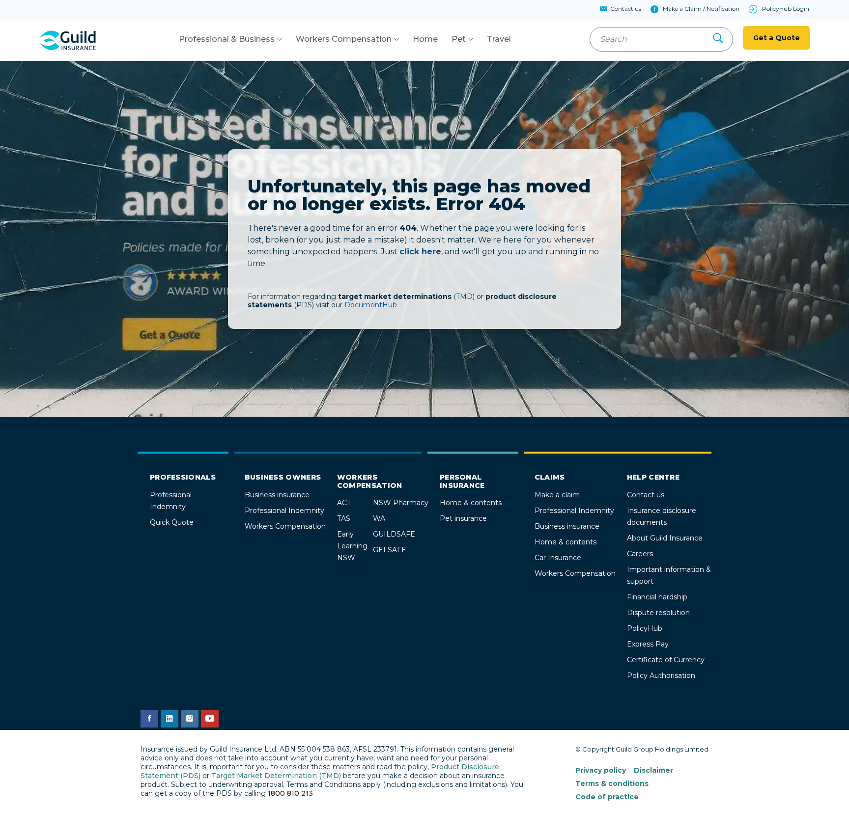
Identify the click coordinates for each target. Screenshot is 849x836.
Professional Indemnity (284, 510)
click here (420, 251)
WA (379, 518)
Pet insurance (463, 518)
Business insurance (277, 494)
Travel (499, 39)
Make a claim (557, 494)
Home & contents (471, 502)
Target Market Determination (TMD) (276, 775)
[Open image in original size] (67, 40)
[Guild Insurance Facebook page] (149, 719)
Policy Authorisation (661, 675)
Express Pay (648, 644)
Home (425, 39)
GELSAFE (389, 549)
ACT (344, 502)
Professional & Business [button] (227, 39)
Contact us (645, 494)
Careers (640, 553)
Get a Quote (776, 37)
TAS (343, 518)
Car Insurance (558, 557)
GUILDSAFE (394, 534)
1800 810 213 (290, 793)
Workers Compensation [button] (344, 39)
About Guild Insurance (665, 538)
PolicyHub (644, 628)
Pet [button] (459, 39)
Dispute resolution (658, 612)
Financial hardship (657, 597)
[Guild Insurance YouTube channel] (210, 719)
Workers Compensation (285, 526)
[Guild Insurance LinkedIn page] (169, 719)
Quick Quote (172, 522)
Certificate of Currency (666, 659)
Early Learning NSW (352, 546)
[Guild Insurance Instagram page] (189, 719)
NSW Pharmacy (400, 502)
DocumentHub (370, 304)
